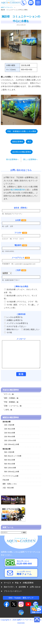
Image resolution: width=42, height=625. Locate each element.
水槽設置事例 (28, 583)
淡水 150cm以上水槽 (11, 444)
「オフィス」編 (8, 394)
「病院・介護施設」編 (10, 398)
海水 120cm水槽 (10, 468)
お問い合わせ (35, 587)
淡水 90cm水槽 (9, 436)
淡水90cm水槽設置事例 (21, 152)
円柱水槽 (6, 480)
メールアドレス (18, 258)
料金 (17, 583)
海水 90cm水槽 (9, 464)
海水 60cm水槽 (9, 460)
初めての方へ (9, 587)
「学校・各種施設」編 (10, 402)
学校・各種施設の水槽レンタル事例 (21, 131)
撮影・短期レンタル (10, 484)
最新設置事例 (17, 142)
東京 (29, 142)
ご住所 (20, 270)
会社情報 (22, 587)
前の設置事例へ (12, 159)
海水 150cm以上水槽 (11, 471)
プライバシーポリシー (13, 591)
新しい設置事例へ (30, 159)
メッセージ (21, 339)
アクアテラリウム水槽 (10, 476)
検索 (24, 532)
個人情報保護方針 (18, 190)
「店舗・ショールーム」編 (12, 406)
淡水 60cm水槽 (9, 433)
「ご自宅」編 (7, 410)
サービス (7, 583)
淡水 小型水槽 (9, 425)
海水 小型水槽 (9, 452)
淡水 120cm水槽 (10, 440)
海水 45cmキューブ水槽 (12, 456)
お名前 (18, 220)
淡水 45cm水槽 (9, 429)
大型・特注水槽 (8, 488)
